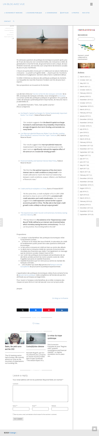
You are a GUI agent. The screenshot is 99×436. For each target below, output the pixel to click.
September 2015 (85, 214)
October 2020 (84, 90)
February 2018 (85, 142)
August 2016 (84, 188)
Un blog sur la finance (60, 298)
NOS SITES (86, 13)
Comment (15, 384)
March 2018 (84, 139)
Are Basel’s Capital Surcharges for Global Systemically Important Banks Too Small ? (43, 114)
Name (14, 406)
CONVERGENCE (51, 13)
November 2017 (85, 149)
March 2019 (84, 109)
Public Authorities (8, 36)
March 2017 (84, 172)
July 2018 (83, 129)
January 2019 (84, 116)
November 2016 (85, 182)
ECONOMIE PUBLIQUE (34, 13)
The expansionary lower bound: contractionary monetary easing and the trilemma (43, 214)
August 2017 (84, 155)
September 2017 (85, 152)
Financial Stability (9, 30)
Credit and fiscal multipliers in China (33, 189)
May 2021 (83, 83)
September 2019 (85, 106)
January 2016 (84, 205)
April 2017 (83, 168)
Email (33, 406)
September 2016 (85, 185)
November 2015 (85, 211)
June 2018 (83, 132)
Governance (10, 34)
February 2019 (85, 113)
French (11, 32)
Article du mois (9, 28)
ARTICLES (65, 13)
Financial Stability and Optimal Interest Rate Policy (38, 161)
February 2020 (85, 93)
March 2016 (84, 198)
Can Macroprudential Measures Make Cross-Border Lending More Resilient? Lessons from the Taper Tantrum (42, 134)
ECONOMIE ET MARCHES (14, 13)
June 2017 (83, 162)
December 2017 (85, 145)
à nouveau (61, 96)
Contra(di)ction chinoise (35, 346)
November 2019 (85, 100)
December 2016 (85, 178)
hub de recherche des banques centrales (47, 94)
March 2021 (84, 86)
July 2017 (83, 159)
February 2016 (85, 201)
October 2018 (84, 126)
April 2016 (83, 195)
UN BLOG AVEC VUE (14, 4)
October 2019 (84, 103)
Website (54, 406)
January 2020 (84, 96)
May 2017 (83, 165)
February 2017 (85, 175)
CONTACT (7, 21)
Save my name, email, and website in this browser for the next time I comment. (35, 414)
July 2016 (83, 191)
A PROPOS (75, 13)
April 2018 (83, 136)
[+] (14, 338)
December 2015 (85, 208)
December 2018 (85, 119)
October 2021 (84, 80)
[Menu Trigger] (91, 4)
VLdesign (12, 433)
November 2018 (85, 122)
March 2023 (84, 77)
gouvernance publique (27, 275)
